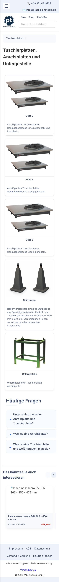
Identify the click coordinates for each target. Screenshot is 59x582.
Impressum (16, 548)
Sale (23, 17)
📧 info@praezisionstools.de (39, 9)
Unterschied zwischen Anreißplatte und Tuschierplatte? (28, 419)
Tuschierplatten (14, 38)
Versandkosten (28, 570)
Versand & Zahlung (18, 555)
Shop (31, 17)
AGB (28, 548)
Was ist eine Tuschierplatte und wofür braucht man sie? (31, 446)
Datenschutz (42, 548)
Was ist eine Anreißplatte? (30, 433)
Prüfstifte (42, 17)
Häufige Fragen (42, 555)
